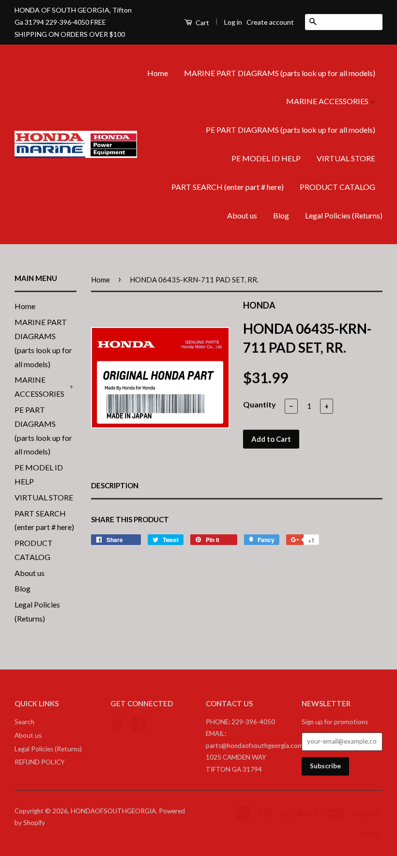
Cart (201, 22)
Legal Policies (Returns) (343, 215)
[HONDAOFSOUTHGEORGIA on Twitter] (117, 722)
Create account (270, 22)
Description (114, 485)
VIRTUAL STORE (346, 158)
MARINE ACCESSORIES (328, 101)
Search (24, 722)
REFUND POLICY (40, 762)
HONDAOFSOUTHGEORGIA (113, 811)
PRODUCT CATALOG (337, 186)
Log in (233, 22)
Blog (281, 215)
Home (157, 73)
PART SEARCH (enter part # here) (227, 186)
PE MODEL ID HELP (266, 158)
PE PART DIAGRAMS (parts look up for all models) (290, 129)
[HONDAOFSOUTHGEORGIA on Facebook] (138, 722)
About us (242, 215)
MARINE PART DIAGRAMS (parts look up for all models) (279, 73)
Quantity (259, 404)
